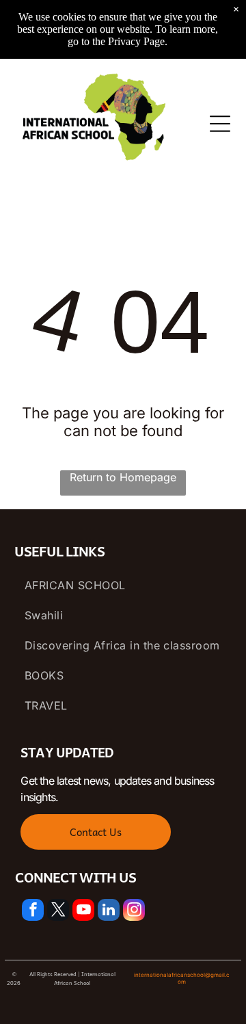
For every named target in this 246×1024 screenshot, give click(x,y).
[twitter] (58, 911)
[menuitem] (123, 585)
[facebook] (33, 911)
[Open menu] (220, 123)
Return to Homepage (123, 477)
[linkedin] (109, 911)
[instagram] (134, 911)
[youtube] (83, 911)
